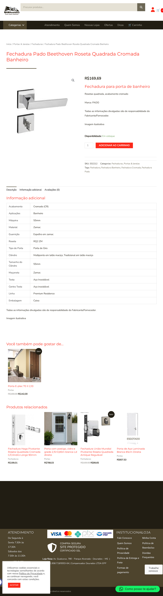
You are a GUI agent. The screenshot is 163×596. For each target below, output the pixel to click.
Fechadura (95, 167)
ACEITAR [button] (14, 585)
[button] (23, 25)
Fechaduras (37, 44)
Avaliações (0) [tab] (52, 189)
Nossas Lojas (92, 25)
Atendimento (52, 25)
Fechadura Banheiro (110, 167)
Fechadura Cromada (131, 167)
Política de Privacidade (31, 573)
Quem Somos (72, 25)
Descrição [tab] (11, 189)
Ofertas (108, 25)
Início (8, 44)
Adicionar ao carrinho (114, 145)
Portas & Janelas (21, 44)
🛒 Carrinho (135, 25)
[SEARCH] (141, 7)
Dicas (120, 25)
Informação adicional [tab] (31, 189)
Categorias (15, 25)
